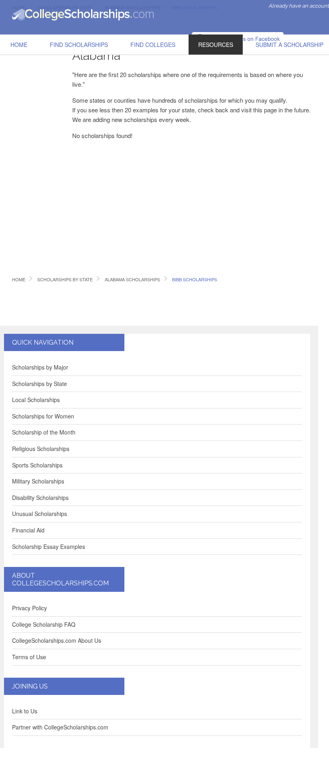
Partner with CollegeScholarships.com (60, 727)
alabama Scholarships (132, 279)
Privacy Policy (29, 608)
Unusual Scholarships (39, 514)
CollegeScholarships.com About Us (56, 640)
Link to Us (24, 711)
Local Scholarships (36, 400)
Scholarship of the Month (43, 432)
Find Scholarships (79, 45)
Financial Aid (28, 530)
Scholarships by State (39, 384)
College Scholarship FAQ (43, 624)
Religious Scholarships (40, 449)
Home (18, 45)
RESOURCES (215, 45)
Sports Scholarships (37, 465)
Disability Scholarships (40, 498)
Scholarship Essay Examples (48, 546)
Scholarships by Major (40, 367)
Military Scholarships (38, 481)
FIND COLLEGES (152, 45)
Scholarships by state (65, 279)
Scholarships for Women (43, 416)
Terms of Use (29, 657)
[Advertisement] (36, 146)
